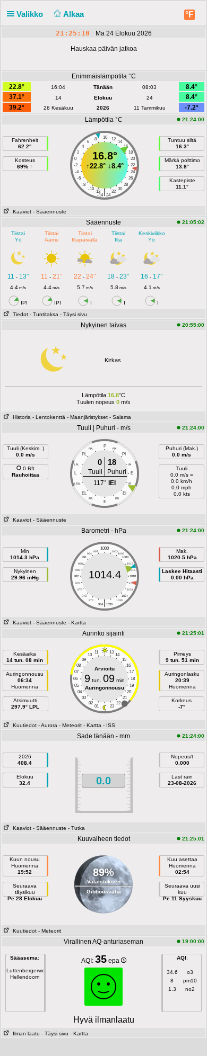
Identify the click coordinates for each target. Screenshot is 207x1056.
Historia (20, 417)
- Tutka (76, 828)
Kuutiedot (23, 725)
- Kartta (77, 622)
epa (114, 960)
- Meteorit (70, 725)
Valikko (30, 14)
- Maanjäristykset (87, 417)
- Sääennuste (49, 211)
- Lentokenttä (48, 417)
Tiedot (19, 314)
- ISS (109, 725)
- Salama (120, 417)
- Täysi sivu (73, 314)
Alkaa (74, 14)
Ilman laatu (25, 1033)
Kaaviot (20, 211)
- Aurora (47, 725)
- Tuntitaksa (44, 314)
